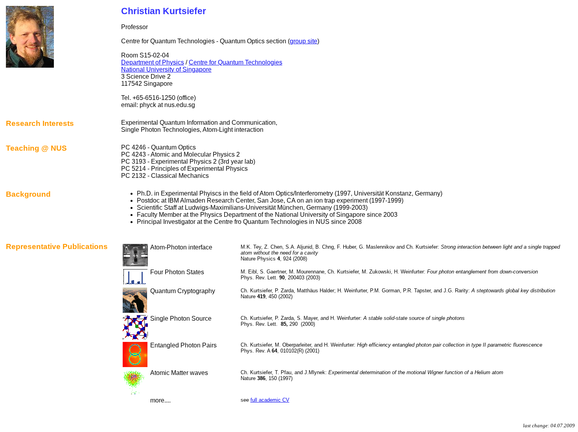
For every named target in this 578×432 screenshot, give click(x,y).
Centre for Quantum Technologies (235, 62)
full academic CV (269, 400)
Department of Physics (152, 62)
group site (303, 41)
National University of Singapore (166, 69)
